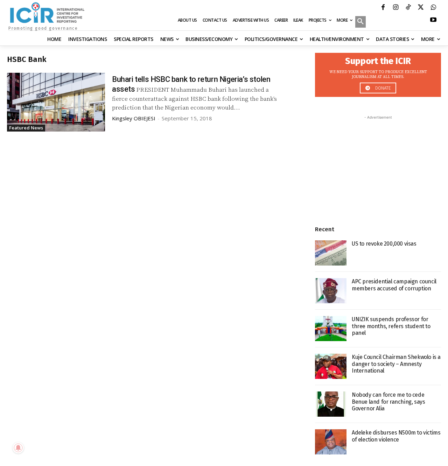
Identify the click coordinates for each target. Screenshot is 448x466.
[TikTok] (408, 8)
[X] (420, 8)
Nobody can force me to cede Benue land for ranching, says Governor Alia (388, 401)
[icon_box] (378, 73)
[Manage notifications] (18, 447)
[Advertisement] (378, 165)
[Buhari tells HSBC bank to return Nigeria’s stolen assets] (56, 102)
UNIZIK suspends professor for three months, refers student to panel (391, 326)
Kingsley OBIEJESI (133, 118)
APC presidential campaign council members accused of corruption (394, 284)
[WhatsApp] (433, 8)
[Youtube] (433, 20)
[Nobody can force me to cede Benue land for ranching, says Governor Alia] (330, 404)
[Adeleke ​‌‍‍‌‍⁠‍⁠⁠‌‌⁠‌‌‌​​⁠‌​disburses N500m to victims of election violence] (330, 441)
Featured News (26, 128)
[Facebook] (383, 8)
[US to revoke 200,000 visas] (330, 253)
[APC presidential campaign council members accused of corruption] (330, 290)
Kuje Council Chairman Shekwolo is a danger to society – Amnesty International (396, 364)
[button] (360, 22)
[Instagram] (395, 8)
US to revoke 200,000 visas (384, 243)
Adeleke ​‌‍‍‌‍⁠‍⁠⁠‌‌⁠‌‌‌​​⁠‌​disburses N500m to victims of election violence (396, 436)
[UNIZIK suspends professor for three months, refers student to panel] (330, 328)
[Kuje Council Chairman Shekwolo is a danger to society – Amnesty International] (330, 366)
